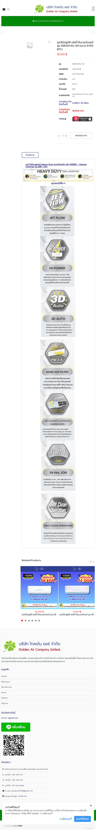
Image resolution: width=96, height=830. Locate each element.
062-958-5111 (17, 774)
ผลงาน (3, 692)
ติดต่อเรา (4, 698)
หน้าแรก (4, 676)
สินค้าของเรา (5, 682)
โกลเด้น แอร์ (22, 796)
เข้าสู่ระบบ (4, 703)
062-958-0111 (17, 780)
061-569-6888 (18, 785)
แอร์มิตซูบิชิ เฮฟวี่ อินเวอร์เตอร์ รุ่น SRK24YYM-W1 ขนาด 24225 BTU (54, 614)
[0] (93, 10)
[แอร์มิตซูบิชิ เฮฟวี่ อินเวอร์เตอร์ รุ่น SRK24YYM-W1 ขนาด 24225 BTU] (93, 32)
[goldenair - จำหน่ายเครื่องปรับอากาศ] (56, 9)
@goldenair (13, 717)
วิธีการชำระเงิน (6, 687)
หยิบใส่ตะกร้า (81, 135)
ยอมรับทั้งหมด (82, 819)
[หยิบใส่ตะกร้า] (36, 569)
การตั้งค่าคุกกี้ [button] (66, 819)
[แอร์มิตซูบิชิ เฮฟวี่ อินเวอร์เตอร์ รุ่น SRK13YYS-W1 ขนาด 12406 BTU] (77, 590)
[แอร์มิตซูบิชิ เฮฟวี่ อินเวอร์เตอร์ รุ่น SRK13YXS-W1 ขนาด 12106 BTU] (2, 32)
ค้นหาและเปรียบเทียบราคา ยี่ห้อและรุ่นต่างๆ (49, 21)
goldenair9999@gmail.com (22, 791)
